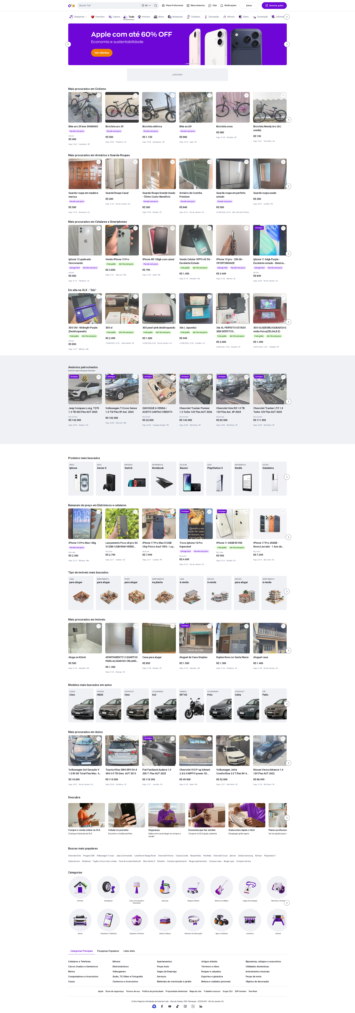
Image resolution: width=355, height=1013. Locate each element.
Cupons (116, 16)
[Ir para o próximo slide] (288, 120)
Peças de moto (254, 976)
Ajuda (100, 991)
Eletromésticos (121, 966)
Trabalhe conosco (212, 991)
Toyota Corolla (182, 856)
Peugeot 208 (88, 856)
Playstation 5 (270, 856)
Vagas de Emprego (167, 971)
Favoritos (100, 16)
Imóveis (146, 16)
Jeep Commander (124, 856)
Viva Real (253, 991)
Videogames (119, 971)
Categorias (79, 16)
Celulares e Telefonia (79, 961)
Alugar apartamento (198, 861)
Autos (161, 16)
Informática (281, 16)
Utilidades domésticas (257, 966)
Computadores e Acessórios (83, 976)
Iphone (233, 856)
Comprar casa (215, 861)
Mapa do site (195, 991)
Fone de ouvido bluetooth (130, 861)
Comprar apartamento (177, 861)
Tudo (131, 16)
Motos (71, 971)
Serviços (161, 976)
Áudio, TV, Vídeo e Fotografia (128, 976)
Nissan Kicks (195, 856)
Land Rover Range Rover (145, 856)
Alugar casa (229, 861)
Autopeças (177, 16)
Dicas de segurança (115, 991)
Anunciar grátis (276, 5)
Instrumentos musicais (258, 971)
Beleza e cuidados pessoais (216, 981)
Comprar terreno (243, 861)
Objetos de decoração (257, 981)
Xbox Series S (149, 861)
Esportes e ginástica (212, 976)
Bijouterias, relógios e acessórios (263, 961)
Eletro (246, 16)
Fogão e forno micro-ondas (105, 861)
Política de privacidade (152, 991)
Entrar (249, 5)
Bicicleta (161, 861)
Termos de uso (133, 991)
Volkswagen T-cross (105, 856)
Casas (71, 981)
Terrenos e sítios (210, 966)
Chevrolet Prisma (165, 856)
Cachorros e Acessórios (125, 981)
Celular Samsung (245, 856)
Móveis (231, 16)
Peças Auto (163, 966)
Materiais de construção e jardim (174, 981)
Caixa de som (74, 861)
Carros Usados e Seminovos (83, 966)
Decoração (214, 16)
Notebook (86, 861)
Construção (262, 16)
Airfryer (258, 856)
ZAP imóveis (240, 991)
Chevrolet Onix (74, 856)
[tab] (81, 951)
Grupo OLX (228, 991)
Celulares (195, 16)
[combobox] (118, 5)
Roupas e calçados (211, 971)
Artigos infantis (209, 961)
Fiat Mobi (207, 856)
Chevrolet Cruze (220, 856)
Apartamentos (164, 961)
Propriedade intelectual (176, 991)
